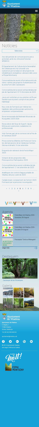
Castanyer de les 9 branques (13, 280)
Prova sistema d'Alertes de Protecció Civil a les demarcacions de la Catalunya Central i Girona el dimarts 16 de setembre (19, 143)
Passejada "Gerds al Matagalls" (25, 239)
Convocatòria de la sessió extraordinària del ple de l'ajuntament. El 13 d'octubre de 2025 (19, 91)
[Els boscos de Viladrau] (18, 297)
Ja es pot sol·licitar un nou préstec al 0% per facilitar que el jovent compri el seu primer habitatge (19, 99)
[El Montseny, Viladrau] (29, 307)
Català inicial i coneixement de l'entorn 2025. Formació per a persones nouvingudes (19, 181)
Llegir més (5, 248)
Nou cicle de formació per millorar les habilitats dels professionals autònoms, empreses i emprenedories (17, 109)
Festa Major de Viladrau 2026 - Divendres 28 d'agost (25, 216)
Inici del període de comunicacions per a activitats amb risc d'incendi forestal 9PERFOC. (17, 59)
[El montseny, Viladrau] (8, 297)
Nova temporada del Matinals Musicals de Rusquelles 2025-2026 (18, 117)
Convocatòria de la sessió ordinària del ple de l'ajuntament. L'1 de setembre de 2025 (18, 166)
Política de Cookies (14, 347)
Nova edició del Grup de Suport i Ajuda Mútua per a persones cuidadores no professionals (17, 126)
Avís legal (5, 347)
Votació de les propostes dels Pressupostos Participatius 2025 (15, 159)
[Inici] (11, 3)
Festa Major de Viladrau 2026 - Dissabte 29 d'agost (25, 228)
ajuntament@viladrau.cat (9, 336)
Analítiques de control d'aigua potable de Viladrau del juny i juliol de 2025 (18, 174)
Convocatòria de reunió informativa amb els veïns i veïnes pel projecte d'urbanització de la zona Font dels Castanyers (19, 82)
